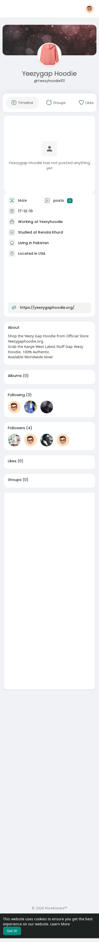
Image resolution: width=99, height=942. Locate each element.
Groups (15, 480)
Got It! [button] (12, 930)
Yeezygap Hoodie (49, 73)
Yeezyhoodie (51, 221)
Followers (16, 428)
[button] (89, 9)
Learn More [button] (60, 924)
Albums (15, 376)
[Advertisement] (49, 542)
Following (16, 395)
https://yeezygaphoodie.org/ (47, 307)
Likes (12, 461)
